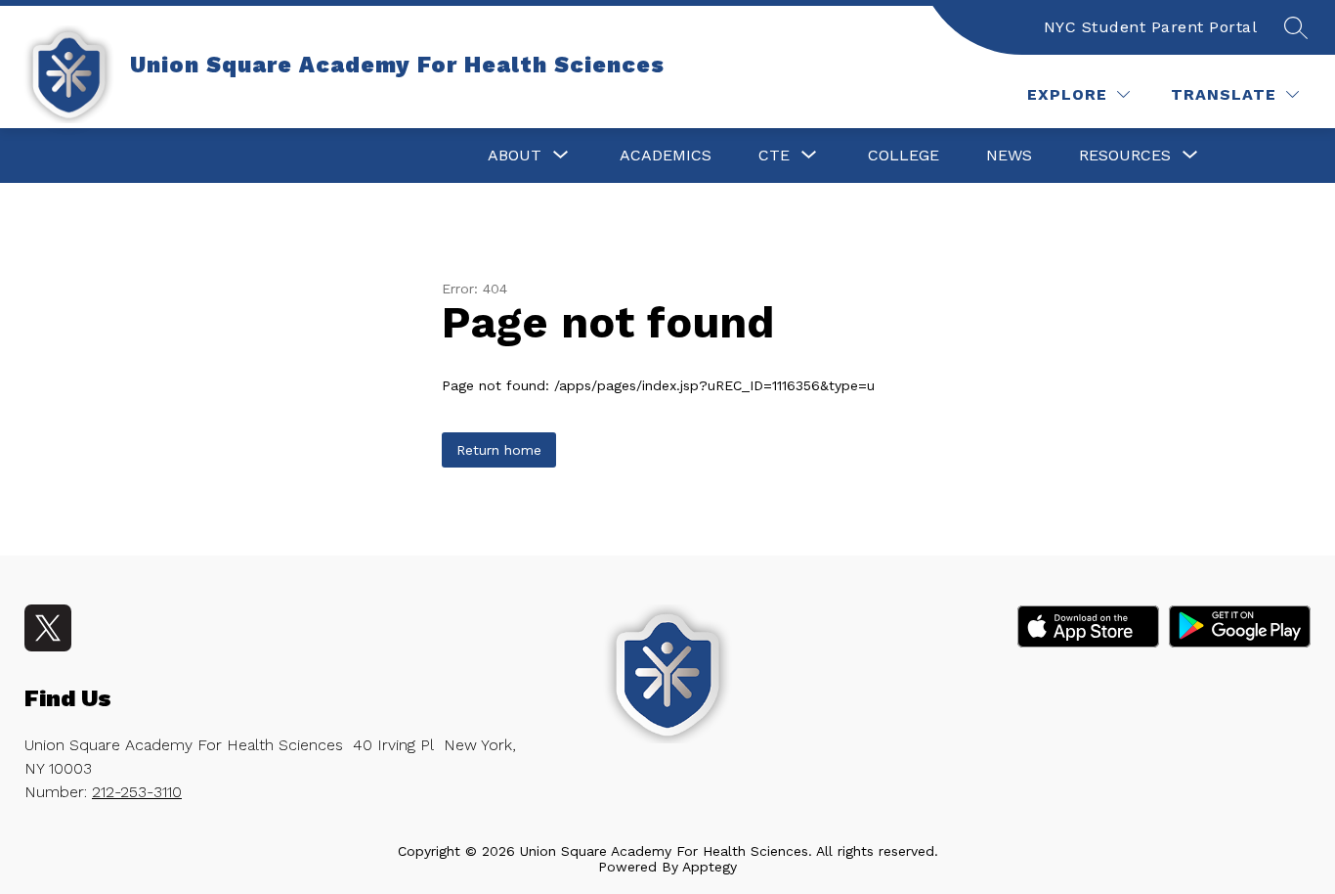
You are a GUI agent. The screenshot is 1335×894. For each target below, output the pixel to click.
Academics (665, 155)
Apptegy (709, 866)
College (903, 155)
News (1009, 155)
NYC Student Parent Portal (1151, 27)
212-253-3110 (137, 791)
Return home (498, 450)
